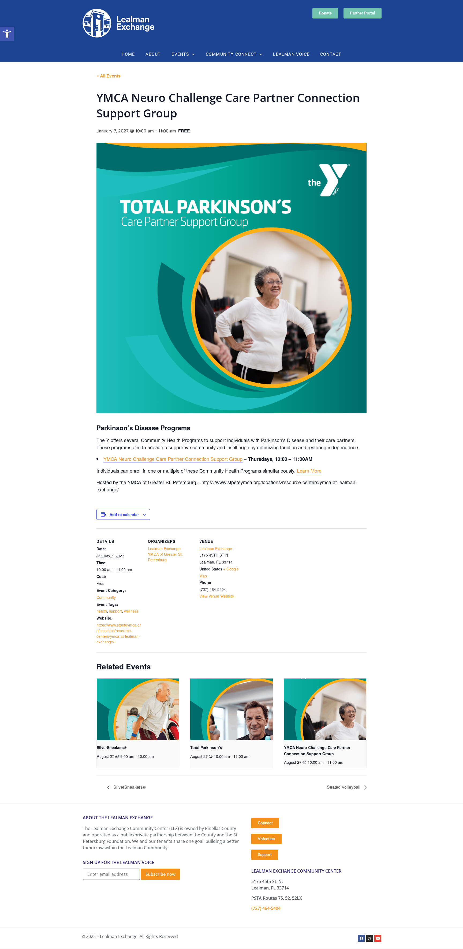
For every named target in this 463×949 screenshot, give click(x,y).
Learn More (309, 470)
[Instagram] (369, 938)
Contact (330, 54)
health (101, 611)
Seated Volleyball (344, 787)
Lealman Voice (291, 54)
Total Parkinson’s (206, 747)
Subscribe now (160, 874)
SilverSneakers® (111, 747)
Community (106, 597)
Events (180, 54)
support (115, 611)
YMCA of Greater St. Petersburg (165, 556)
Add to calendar (124, 514)
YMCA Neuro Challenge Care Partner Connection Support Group (172, 458)
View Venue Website (216, 596)
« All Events (108, 76)
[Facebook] (361, 938)
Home (128, 54)
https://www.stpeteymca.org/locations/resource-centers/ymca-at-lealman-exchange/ (118, 633)
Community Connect (231, 54)
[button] (7, 34)
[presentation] (138, 709)
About (153, 54)
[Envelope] (377, 938)
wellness (131, 611)
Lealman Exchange (164, 548)
